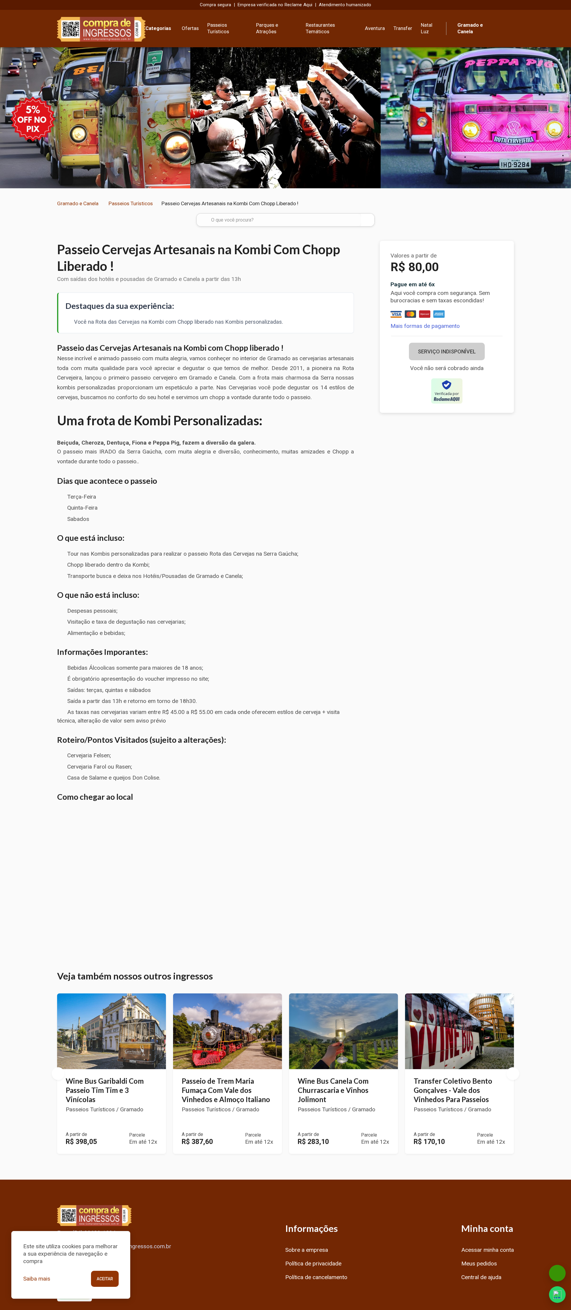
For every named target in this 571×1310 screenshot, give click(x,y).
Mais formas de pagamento (425, 326)
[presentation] (6, 117)
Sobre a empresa (306, 1249)
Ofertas (190, 28)
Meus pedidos (479, 1263)
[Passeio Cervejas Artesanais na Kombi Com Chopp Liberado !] (95, 117)
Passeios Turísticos (218, 28)
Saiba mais (36, 1278)
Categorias (158, 28)
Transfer (402, 28)
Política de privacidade (313, 1263)
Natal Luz (426, 28)
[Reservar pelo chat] (557, 1273)
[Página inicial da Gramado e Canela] (101, 28)
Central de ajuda (481, 1277)
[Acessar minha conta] (509, 27)
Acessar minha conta (487, 1249)
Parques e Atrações (267, 28)
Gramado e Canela (77, 203)
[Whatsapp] (557, 1294)
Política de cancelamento (316, 1277)
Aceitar (105, 1278)
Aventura (375, 28)
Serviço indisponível (447, 352)
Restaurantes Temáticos (320, 28)
